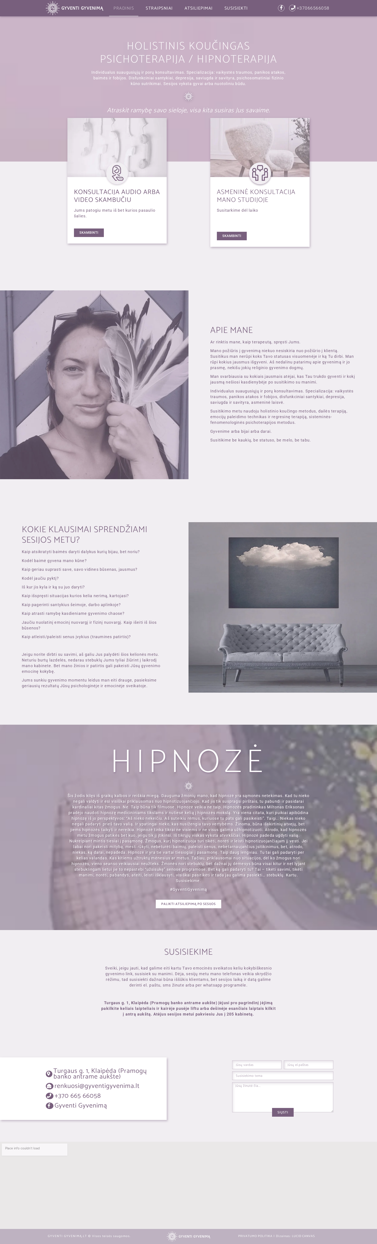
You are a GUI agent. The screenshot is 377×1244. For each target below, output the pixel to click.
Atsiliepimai (199, 8)
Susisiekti (236, 8)
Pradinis (123, 8)
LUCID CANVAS (303, 1236)
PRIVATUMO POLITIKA (255, 1236)
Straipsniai (159, 8)
